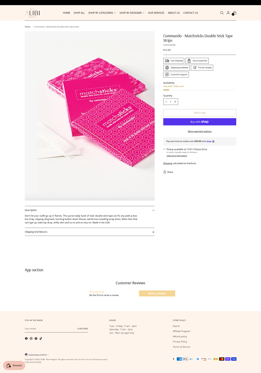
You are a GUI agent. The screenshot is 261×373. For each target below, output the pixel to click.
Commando (169, 44)
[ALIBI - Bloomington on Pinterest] (36, 339)
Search (176, 325)
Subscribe (82, 328)
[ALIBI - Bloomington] (32, 12)
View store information (177, 155)
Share (170, 172)
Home (27, 26)
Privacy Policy (180, 341)
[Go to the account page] (228, 13)
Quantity (167, 95)
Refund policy (180, 336)
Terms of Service (181, 346)
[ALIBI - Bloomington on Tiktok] (41, 339)
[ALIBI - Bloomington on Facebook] (26, 339)
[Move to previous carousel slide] (226, 256)
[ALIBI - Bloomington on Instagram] (31, 339)
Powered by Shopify (33, 362)
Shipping (167, 163)
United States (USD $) (37, 355)
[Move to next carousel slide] (233, 255)
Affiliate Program (181, 331)
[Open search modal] (222, 13)
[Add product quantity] (175, 102)
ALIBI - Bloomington (48, 359)
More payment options (200, 131)
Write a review (157, 293)
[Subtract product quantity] (166, 102)
